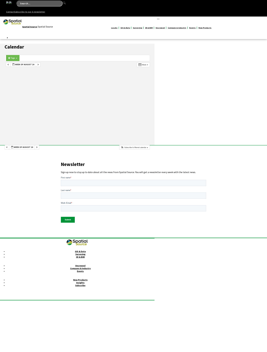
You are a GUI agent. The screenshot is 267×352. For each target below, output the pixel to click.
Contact (10, 11)
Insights (80, 282)
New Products (205, 28)
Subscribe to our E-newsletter (29, 11)
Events (192, 28)
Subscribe (80, 285)
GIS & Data (125, 28)
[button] (134, 147)
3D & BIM (149, 28)
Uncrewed (160, 28)
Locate (114, 28)
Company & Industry (177, 28)
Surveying (137, 28)
